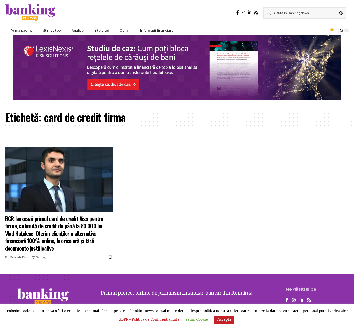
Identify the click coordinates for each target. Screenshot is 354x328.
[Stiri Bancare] (30, 13)
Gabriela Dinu (19, 257)
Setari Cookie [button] (196, 319)
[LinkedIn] (249, 12)
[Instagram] (243, 12)
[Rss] (256, 12)
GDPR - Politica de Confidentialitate (148, 319)
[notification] (330, 30)
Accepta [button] (224, 319)
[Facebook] (237, 12)
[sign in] (323, 31)
